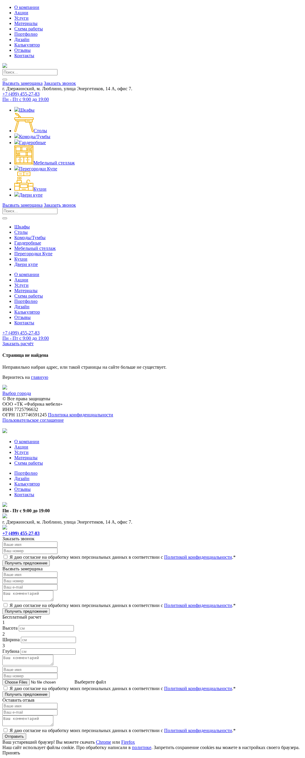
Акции (21, 12)
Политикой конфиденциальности (198, 557)
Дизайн (21, 39)
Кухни (39, 189)
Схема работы (28, 28)
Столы (40, 130)
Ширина (11, 639)
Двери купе (31, 194)
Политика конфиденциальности (80, 414)
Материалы (26, 23)
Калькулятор (27, 44)
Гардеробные (32, 142)
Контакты (24, 55)
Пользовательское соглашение (33, 420)
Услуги (21, 18)
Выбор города (16, 393)
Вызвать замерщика (22, 83)
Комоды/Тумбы (34, 136)
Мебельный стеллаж (54, 162)
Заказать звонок (60, 83)
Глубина (10, 651)
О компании (26, 7)
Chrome (103, 742)
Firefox (128, 742)
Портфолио (26, 34)
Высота (10, 628)
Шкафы (27, 110)
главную (39, 377)
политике (141, 747)
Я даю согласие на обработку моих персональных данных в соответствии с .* (123, 557)
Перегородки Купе (38, 168)
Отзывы (22, 50)
